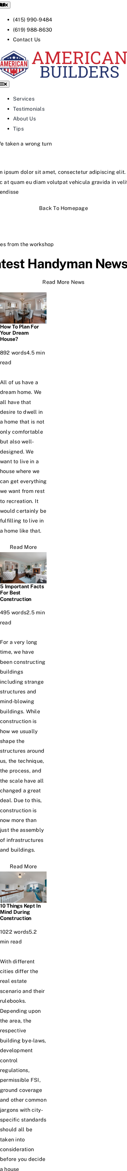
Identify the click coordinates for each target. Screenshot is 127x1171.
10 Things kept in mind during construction (20, 912)
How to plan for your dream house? (19, 333)
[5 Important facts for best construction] (23, 557)
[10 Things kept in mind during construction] (23, 876)
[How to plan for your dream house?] (23, 297)
